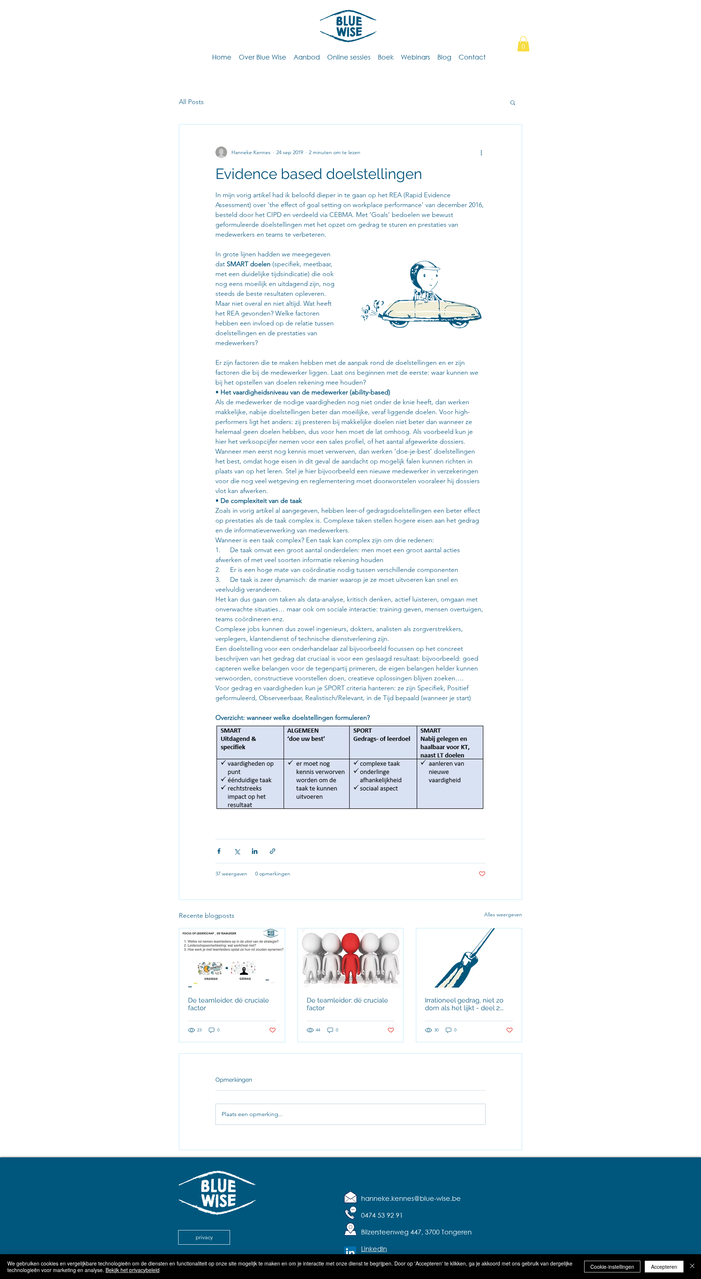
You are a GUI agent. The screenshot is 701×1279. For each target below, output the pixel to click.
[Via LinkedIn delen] (254, 851)
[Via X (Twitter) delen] (236, 851)
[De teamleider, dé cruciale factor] (232, 958)
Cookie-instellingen (612, 1266)
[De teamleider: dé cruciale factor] (350, 958)
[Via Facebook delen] (218, 851)
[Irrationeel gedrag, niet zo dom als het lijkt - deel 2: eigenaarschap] (469, 958)
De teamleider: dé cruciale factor (347, 1004)
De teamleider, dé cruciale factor (228, 1004)
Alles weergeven (503, 914)
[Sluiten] (692, 1266)
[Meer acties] (481, 152)
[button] (523, 43)
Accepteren (664, 1266)
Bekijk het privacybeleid (133, 1270)
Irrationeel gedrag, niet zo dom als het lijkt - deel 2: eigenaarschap (464, 1004)
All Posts (191, 102)
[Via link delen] (272, 851)
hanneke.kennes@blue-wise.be (411, 1198)
